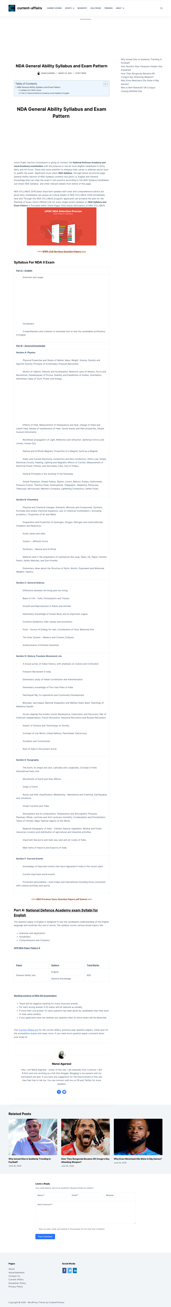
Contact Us (14, 1276)
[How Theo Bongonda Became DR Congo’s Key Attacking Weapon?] (85, 1137)
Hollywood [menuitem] (95, 8)
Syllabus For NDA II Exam (31, 90)
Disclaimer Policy (17, 1283)
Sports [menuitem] (68, 8)
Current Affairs (16, 1279)
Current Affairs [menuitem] (54, 8)
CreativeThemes (56, 1302)
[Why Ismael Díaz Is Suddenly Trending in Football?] (33, 1137)
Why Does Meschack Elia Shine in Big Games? (138, 1158)
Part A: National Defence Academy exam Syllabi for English (45, 93)
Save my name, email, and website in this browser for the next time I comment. (72, 1229)
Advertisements (16, 1272)
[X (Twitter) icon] (64, 1092)
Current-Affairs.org (28, 1030)
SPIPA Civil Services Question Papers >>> (64, 251)
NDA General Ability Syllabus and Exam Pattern (39, 87)
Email (75, 1195)
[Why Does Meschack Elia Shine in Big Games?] (138, 1137)
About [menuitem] (119, 8)
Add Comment (44, 1204)
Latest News (80, 73)
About (12, 1269)
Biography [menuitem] (82, 8)
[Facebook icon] (59, 1092)
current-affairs (29, 8)
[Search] (161, 8)
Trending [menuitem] (108, 8)
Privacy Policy (16, 1286)
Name (40, 1195)
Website (110, 1195)
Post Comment (45, 1236)
